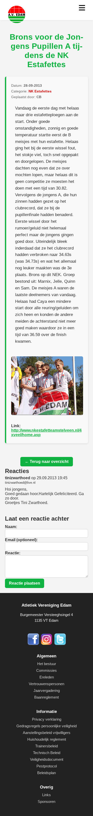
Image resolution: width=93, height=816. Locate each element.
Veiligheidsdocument (46, 759)
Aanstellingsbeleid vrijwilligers (46, 733)
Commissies (46, 670)
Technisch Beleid (46, 753)
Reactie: (12, 553)
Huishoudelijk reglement (46, 739)
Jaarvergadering (46, 690)
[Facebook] (33, 644)
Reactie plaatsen (24, 583)
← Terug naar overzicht (46, 461)
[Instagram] (47, 644)
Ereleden (46, 677)
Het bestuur (46, 664)
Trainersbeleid (46, 746)
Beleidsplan (46, 773)
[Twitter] (60, 644)
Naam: (11, 527)
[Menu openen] (82, 8)
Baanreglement (46, 697)
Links (46, 795)
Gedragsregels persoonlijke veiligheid (46, 726)
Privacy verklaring (46, 719)
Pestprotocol (46, 766)
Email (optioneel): (21, 540)
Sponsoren (46, 801)
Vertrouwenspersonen (46, 684)
